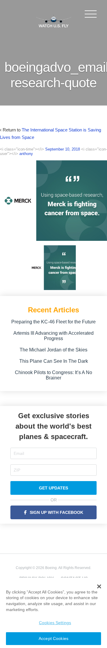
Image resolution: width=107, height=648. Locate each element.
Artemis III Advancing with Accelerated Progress (53, 336)
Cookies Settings (55, 622)
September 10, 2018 (62, 149)
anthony (26, 153)
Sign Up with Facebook (56, 512)
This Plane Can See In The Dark (53, 361)
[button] (99, 586)
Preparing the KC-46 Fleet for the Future (53, 321)
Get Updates (53, 488)
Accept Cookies (53, 638)
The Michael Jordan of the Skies (53, 349)
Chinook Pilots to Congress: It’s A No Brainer (53, 375)
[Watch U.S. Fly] (53, 20)
